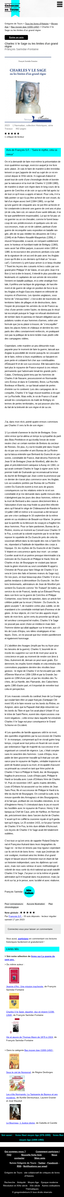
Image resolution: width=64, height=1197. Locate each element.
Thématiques (32, 1189)
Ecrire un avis (16, 37)
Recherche (9, 1182)
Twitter (41, 1163)
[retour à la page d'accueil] (12, 8)
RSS (19, 1166)
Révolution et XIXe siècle (15, 1185)
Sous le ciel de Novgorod (18, 1072)
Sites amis (39, 1158)
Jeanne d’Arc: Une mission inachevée (24, 986)
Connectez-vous (16, 929)
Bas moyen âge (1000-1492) (25, 27)
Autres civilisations (51, 1185)
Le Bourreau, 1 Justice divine (20, 1123)
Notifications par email (35, 1166)
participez (23, 938)
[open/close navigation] (59, 4)
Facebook (52, 1163)
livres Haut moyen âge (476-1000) (33, 1135)
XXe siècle (35, 1185)
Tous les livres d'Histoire (37, 23)
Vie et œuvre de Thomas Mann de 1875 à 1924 (29, 1037)
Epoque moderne (49, 1182)
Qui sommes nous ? (15, 1151)
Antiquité (21, 1182)
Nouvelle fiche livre (31, 1155)
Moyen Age (33, 1182)
